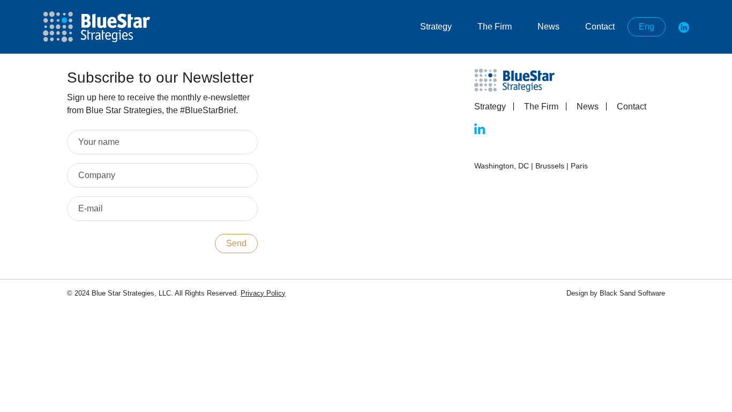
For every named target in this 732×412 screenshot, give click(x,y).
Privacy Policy (263, 293)
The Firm (541, 106)
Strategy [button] (436, 26)
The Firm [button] (494, 26)
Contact (600, 26)
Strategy (490, 106)
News (548, 26)
